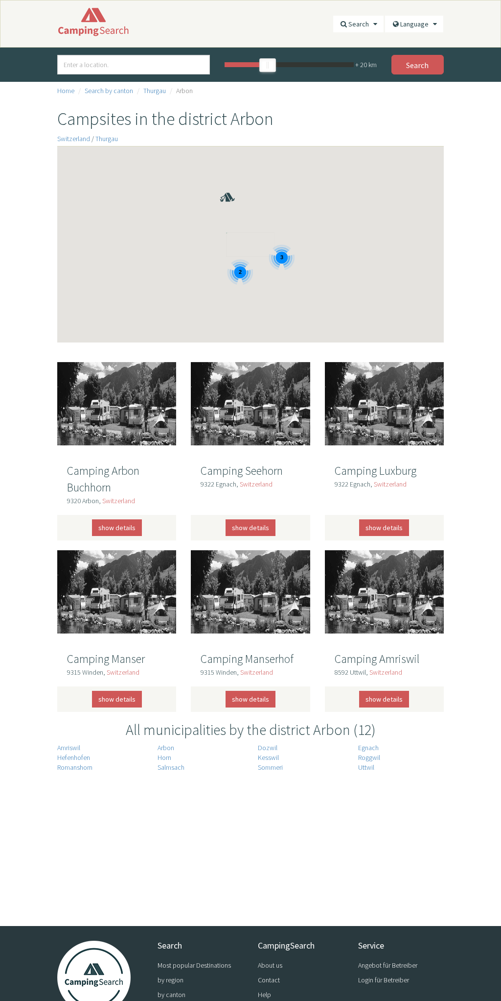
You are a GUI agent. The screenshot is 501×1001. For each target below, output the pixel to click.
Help (264, 994)
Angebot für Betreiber (387, 965)
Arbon (166, 747)
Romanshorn (74, 767)
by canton (171, 994)
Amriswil (68, 747)
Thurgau (154, 90)
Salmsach (171, 767)
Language (416, 24)
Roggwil (369, 757)
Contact (269, 980)
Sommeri (270, 767)
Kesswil (268, 757)
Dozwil (267, 747)
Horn (164, 757)
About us (270, 965)
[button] (219, 183)
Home (65, 90)
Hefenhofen (73, 757)
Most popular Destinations (194, 965)
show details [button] (117, 527)
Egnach (368, 747)
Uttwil (366, 767)
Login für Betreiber (383, 980)
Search (360, 24)
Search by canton (109, 90)
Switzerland (73, 138)
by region (170, 980)
